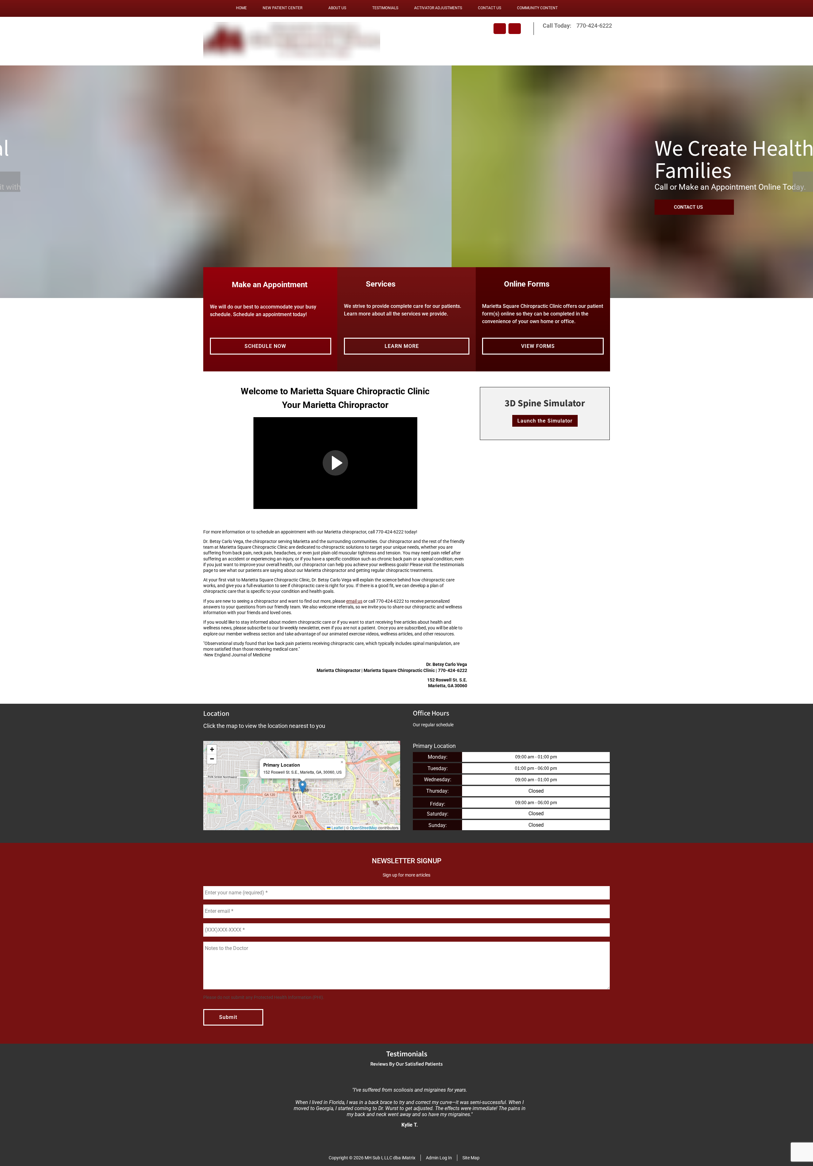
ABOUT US (337, 8)
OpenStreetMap (363, 827)
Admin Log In (439, 1157)
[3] (421, 291)
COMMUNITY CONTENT (537, 8)
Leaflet (337, 827)
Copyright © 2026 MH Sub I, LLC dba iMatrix (372, 1157)
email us (354, 601)
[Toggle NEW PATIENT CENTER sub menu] (308, 8)
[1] (391, 291)
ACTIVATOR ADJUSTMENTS (438, 8)
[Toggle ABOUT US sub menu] (352, 8)
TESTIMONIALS (385, 8)
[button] (335, 463)
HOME (241, 8)
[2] (406, 291)
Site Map (471, 1157)
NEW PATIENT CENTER (282, 8)
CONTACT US (489, 8)
